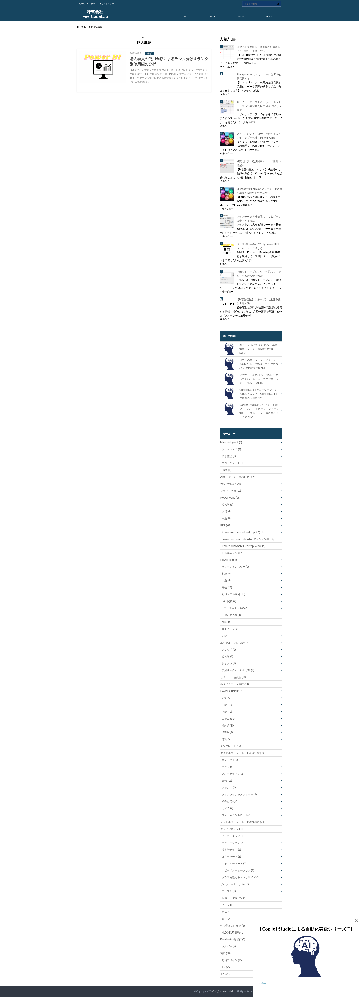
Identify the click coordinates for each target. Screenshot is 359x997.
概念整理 (229, 456)
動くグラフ (230, 628)
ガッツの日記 (230, 483)
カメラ (227, 808)
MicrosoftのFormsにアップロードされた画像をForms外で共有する (259, 191)
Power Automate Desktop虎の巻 (243, 546)
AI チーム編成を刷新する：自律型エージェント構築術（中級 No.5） (258, 348)
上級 (227, 711)
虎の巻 (227, 504)
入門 (226, 511)
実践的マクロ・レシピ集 (238, 670)
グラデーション (233, 842)
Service (240, 16)
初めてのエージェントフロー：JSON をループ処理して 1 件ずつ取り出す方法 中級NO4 (258, 363)
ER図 (226, 470)
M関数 (227, 732)
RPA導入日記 (232, 552)
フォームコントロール (236, 815)
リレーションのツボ (235, 566)
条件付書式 (230, 801)
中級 (226, 518)
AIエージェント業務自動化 (237, 476)
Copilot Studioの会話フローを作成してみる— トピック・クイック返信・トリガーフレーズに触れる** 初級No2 (259, 411)
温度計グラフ (231, 849)
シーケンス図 (231, 449)
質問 (226, 635)
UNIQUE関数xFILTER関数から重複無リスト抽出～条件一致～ (258, 48)
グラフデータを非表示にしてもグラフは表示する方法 (259, 218)
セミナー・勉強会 (233, 677)
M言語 (228, 725)
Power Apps (230, 497)
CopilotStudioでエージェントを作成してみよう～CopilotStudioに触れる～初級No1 (258, 393)
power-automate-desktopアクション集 (248, 539)
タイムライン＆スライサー (239, 794)
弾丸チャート (231, 856)
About (212, 16)
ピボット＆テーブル (234, 884)
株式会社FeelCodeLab (95, 14)
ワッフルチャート (234, 863)
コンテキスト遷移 (236, 608)
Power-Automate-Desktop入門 (243, 532)
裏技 (227, 587)
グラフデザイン (232, 828)
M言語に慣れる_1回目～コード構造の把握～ (259, 163)
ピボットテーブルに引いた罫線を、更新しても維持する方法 (259, 273)
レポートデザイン (234, 898)
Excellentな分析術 (232, 939)
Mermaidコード (231, 442)
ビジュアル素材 (233, 594)
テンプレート (230, 746)
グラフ (227, 766)
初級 (226, 573)
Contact (268, 16)
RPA (225, 525)
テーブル (229, 891)
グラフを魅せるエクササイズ (240, 877)
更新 (226, 911)
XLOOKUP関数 (232, 932)
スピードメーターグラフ (238, 870)
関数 (227, 780)
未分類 (226, 974)
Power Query (231, 691)
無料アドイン (232, 960)
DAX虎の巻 (232, 615)
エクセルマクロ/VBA (234, 642)
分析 (226, 621)
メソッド (229, 649)
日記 (225, 967)
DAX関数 (229, 601)
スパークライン (233, 773)
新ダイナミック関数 (234, 684)
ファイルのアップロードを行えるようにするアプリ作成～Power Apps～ (259, 135)
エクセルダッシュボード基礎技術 (242, 753)
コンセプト (230, 759)
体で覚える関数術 (232, 925)
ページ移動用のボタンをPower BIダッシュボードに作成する (259, 246)
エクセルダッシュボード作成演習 (242, 822)
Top (184, 16)
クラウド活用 (230, 490)
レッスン (229, 663)
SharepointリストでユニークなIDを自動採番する (259, 76)
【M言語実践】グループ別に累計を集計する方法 (259, 301)
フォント (229, 787)
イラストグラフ (233, 835)
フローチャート (233, 463)
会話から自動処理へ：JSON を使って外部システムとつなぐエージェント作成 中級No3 (259, 378)
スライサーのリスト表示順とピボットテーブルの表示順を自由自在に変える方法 (259, 106)
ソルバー (229, 946)
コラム (228, 718)
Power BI (228, 559)
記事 (264, 982)
